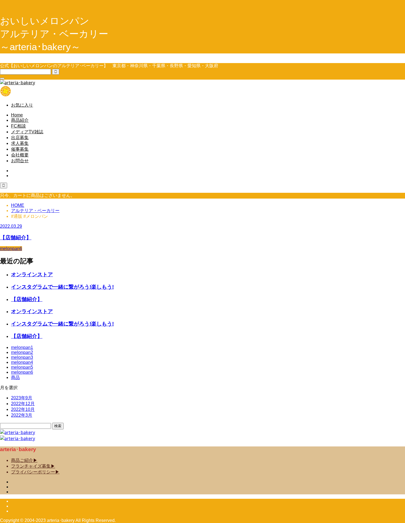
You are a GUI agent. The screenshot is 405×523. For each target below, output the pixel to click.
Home (17, 115)
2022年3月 (21, 415)
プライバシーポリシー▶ (35, 472)
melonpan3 (22, 357)
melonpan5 (22, 367)
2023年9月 (21, 397)
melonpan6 (22, 372)
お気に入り (22, 105)
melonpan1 (22, 347)
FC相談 (18, 126)
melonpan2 (22, 352)
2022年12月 (23, 403)
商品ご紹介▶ (24, 460)
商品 (15, 377)
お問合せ (20, 160)
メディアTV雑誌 (27, 131)
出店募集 (20, 137)
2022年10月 (23, 409)
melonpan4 (22, 362)
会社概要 (20, 155)
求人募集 (20, 143)
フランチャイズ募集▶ (33, 466)
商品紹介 (20, 120)
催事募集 (20, 149)
